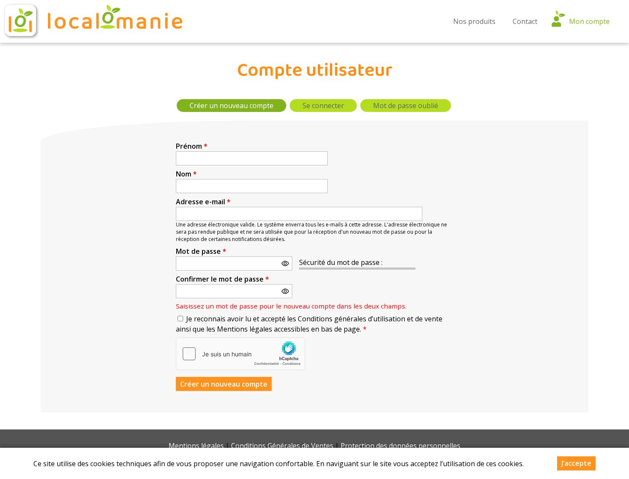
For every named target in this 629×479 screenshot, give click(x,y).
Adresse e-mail (203, 201)
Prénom (192, 146)
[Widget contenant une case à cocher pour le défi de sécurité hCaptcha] (240, 354)
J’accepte (576, 463)
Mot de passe (201, 251)
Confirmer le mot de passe (222, 279)
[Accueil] (92, 21)
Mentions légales (196, 445)
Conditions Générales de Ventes (282, 445)
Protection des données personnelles (400, 445)
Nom (186, 174)
